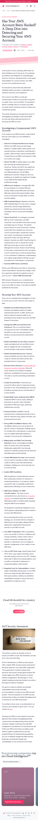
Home (4, 10)
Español (29, 44)
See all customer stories (12, 761)
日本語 (15, 46)
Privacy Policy (26, 815)
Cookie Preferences (19, 817)
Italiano (10, 46)
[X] (26, 813)
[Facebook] (31, 813)
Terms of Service (16, 815)
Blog (8, 10)
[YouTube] (29, 813)
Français (4, 46)
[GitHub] (34, 813)
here (10, 709)
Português (24, 46)
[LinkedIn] (14, 50)
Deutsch (23, 44)
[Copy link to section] (13, 131)
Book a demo (19, 611)
